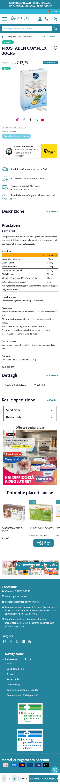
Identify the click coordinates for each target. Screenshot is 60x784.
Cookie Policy (13, 684)
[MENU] (4, 19)
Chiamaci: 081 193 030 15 (17, 591)
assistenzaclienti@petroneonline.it (22, 601)
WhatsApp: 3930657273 (17, 596)
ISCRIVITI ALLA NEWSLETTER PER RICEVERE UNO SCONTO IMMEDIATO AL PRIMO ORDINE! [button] (30, 5)
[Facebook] (24, 120)
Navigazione (14, 654)
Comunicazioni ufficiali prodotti (22, 695)
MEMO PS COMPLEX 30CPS (41, 528)
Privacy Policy (14, 679)
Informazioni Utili (18, 659)
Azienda (11, 674)
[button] (30, 410)
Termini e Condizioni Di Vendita (22, 690)
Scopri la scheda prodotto (16, 136)
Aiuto (9, 663)
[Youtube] (42, 120)
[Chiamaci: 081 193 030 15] (46, 19)
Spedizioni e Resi (15, 668)
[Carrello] (55, 19)
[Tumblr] (30, 120)
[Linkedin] (36, 120)
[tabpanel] (14, 524)
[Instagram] (17, 120)
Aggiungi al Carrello (43, 778)
